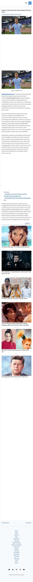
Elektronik (16, 547)
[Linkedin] (13, 569)
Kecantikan (16, 553)
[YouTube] (24, 569)
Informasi (16, 551)
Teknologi (16, 559)
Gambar (16, 549)
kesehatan (16, 555)
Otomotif (16, 557)
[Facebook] (20, 569)
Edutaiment (16, 539)
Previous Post (5, 523)
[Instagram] (16, 569)
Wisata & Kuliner (16, 543)
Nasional (16, 535)
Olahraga (16, 541)
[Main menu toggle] (30, 3)
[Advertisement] (16, 53)
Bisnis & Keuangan (16, 545)
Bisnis (16, 537)
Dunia (16, 533)
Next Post (29, 523)
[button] (26, 3)
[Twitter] (9, 569)
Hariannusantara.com (8, 94)
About (16, 562)
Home (16, 531)
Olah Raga (5, 14)
